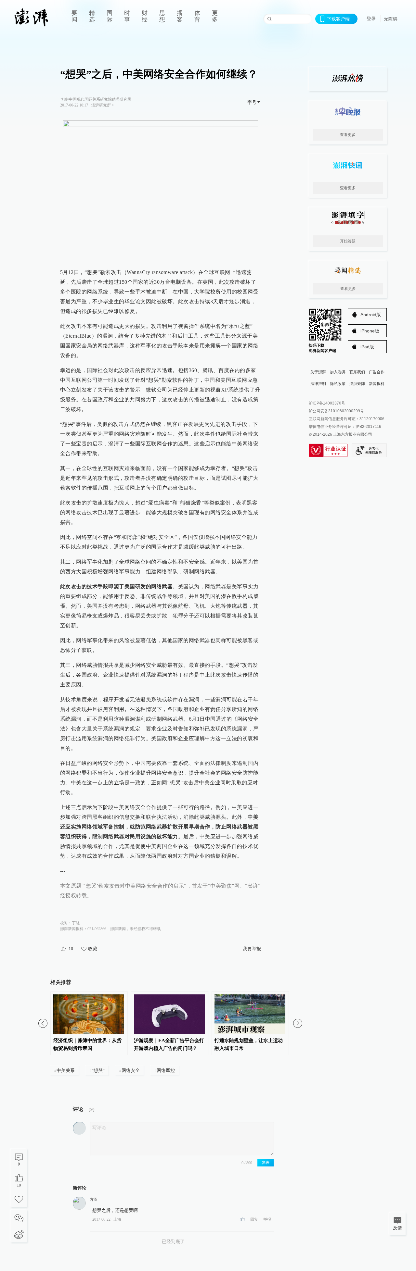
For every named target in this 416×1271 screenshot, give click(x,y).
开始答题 (348, 241)
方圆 (94, 1199)
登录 (371, 18)
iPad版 (367, 346)
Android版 (370, 314)
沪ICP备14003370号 (327, 403)
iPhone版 (369, 330)
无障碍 (390, 18)
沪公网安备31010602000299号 (336, 411)
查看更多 (348, 134)
